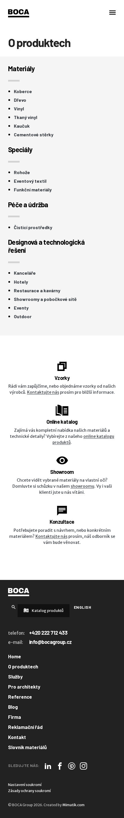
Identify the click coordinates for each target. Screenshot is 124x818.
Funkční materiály (33, 189)
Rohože (22, 172)
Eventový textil (30, 181)
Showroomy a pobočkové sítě (45, 299)
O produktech (23, 666)
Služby (15, 676)
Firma (14, 717)
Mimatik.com (73, 805)
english (82, 607)
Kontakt (17, 737)
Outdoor (22, 316)
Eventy (21, 307)
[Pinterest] (72, 766)
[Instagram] (83, 766)
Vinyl (19, 108)
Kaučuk (22, 126)
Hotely (21, 281)
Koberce (23, 91)
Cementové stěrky (33, 134)
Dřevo (20, 100)
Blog (13, 707)
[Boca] (18, 13)
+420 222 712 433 (48, 632)
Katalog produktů (47, 610)
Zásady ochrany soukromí (29, 791)
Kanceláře (25, 273)
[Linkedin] (48, 766)
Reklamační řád (25, 727)
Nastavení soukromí (25, 785)
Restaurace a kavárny (37, 290)
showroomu (82, 486)
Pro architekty (24, 686)
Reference (20, 697)
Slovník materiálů (27, 747)
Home (14, 656)
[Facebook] (60, 766)
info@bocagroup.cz (50, 642)
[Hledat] (13, 607)
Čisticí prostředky (33, 227)
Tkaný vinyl (25, 117)
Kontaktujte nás (43, 392)
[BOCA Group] (18, 592)
